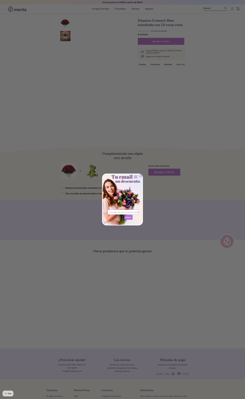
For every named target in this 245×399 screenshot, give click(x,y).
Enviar (128, 217)
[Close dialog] (140, 176)
